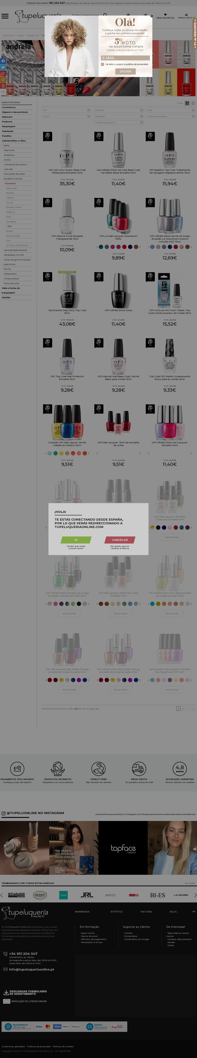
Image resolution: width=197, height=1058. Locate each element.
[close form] (152, 16)
